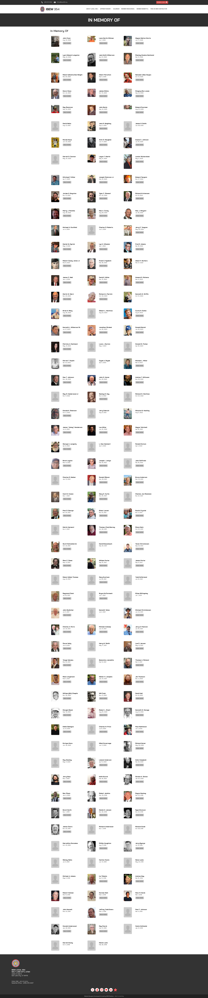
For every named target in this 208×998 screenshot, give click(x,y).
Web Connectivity (119, 996)
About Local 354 (92, 9)
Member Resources (127, 9)
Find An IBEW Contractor (158, 9)
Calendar (116, 9)
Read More (67, 43)
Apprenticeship (105, 9)
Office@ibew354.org (62, 2)
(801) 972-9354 (48, 2)
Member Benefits (142, 9)
